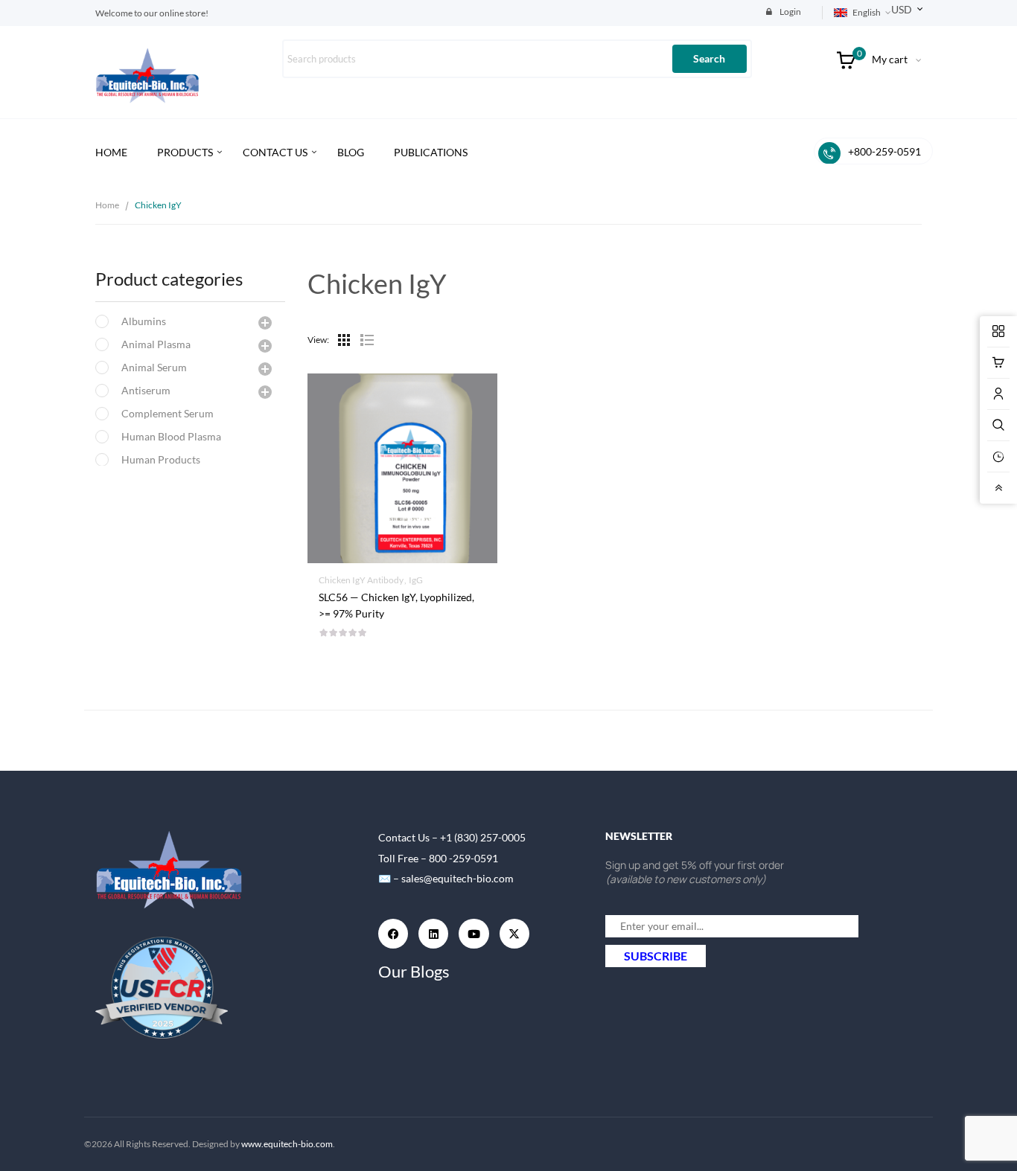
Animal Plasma (156, 344)
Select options (402, 598)
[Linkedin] (433, 934)
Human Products (160, 459)
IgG (416, 580)
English (866, 12)
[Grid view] (344, 340)
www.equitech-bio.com (287, 1143)
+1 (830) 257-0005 (483, 837)
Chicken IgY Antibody (361, 580)
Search (709, 58)
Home (107, 205)
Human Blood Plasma (171, 436)
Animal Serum (154, 367)
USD (901, 9)
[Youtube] (473, 934)
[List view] (366, 340)
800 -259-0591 (463, 858)
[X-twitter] (514, 934)
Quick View (402, 425)
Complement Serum (167, 413)
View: (318, 339)
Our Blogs (414, 971)
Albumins (143, 321)
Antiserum (145, 390)
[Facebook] (393, 934)
